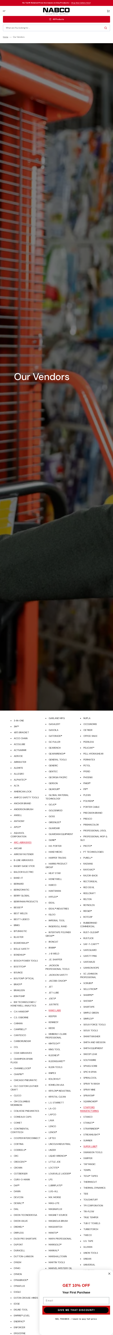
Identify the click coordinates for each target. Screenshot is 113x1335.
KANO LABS (55, 1010)
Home (5, 37)
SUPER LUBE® (90, 1146)
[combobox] (56, 28)
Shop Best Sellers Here (80, 3)
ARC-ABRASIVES (22, 842)
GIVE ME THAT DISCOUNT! (76, 1310)
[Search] (106, 28)
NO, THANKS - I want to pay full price (76, 1319)
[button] (4, 11)
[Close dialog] (109, 1273)
